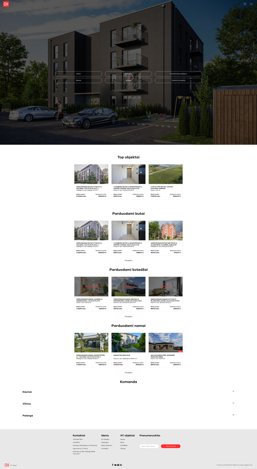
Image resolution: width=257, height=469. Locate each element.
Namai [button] (78, 80)
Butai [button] (78, 74)
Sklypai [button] (128, 80)
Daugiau (128, 260)
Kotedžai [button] (128, 74)
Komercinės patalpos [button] (178, 74)
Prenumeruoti (171, 446)
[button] (106, 442)
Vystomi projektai (178, 80)
